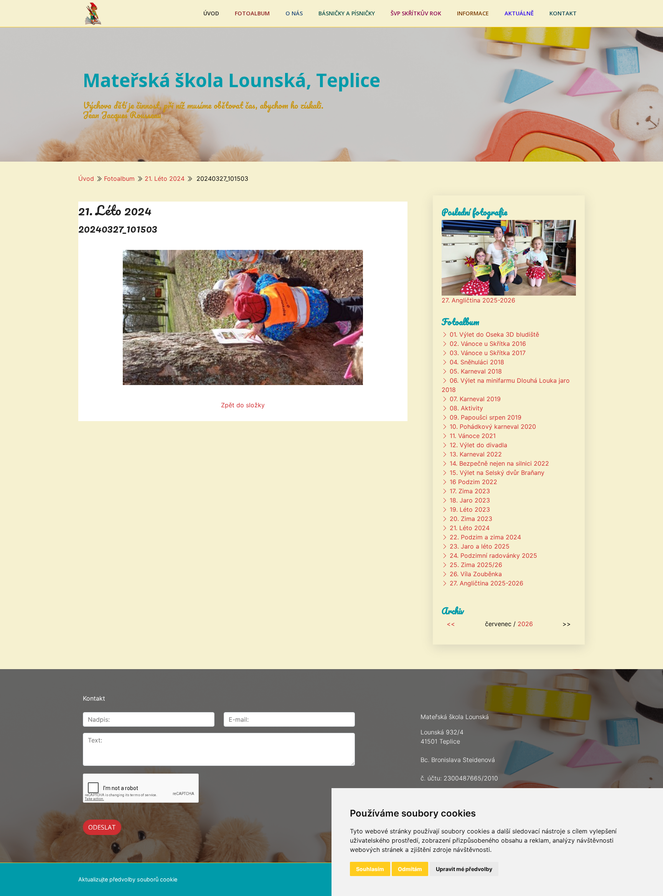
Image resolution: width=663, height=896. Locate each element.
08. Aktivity (466, 408)
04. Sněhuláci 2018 (477, 362)
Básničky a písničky (346, 13)
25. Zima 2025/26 (476, 565)
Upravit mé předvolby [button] (464, 869)
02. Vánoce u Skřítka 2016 (488, 343)
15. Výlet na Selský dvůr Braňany (497, 472)
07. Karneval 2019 (475, 399)
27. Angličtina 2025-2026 (478, 300)
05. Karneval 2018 (476, 371)
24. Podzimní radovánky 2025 (493, 555)
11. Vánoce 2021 (473, 436)
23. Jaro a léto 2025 (480, 546)
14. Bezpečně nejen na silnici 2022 (499, 463)
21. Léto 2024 (165, 178)
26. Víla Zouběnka (476, 574)
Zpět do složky (243, 405)
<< (451, 624)
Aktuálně (519, 13)
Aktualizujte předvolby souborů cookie (127, 879)
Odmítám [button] (410, 869)
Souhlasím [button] (370, 869)
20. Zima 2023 (471, 518)
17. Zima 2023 (470, 491)
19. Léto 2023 (470, 509)
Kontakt (563, 13)
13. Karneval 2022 (476, 454)
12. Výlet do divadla (478, 445)
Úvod (211, 13)
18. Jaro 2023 (470, 500)
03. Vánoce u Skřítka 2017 (488, 353)
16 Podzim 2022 (473, 482)
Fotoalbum (252, 13)
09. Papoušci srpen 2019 (485, 417)
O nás (294, 13)
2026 (525, 624)
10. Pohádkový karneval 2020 (493, 426)
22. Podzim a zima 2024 (485, 537)
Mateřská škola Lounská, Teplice (231, 80)
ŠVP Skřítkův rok (416, 13)
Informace (473, 13)
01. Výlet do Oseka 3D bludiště (494, 334)
